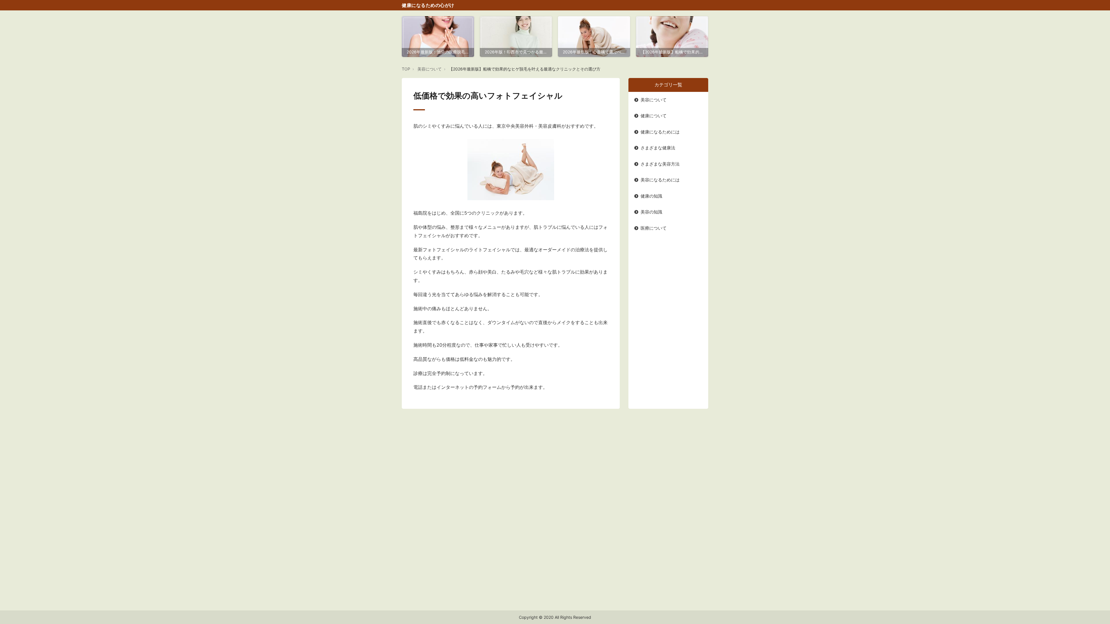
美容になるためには (660, 180)
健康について (654, 115)
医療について (654, 228)
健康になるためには (660, 132)
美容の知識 (651, 212)
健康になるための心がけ (428, 5)
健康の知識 (651, 196)
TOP (406, 68)
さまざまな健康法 (658, 148)
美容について (429, 68)
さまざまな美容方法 (660, 164)
